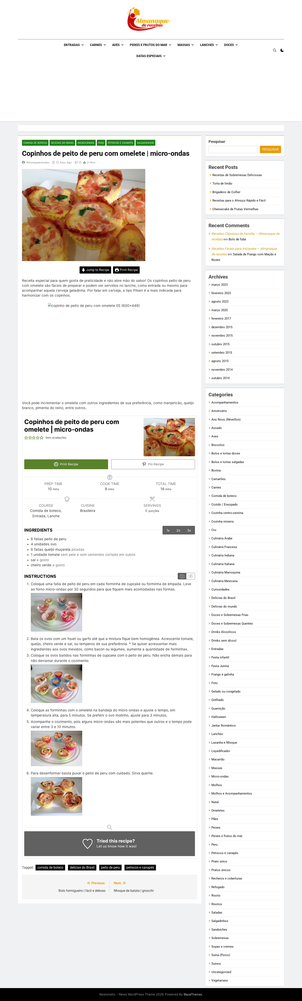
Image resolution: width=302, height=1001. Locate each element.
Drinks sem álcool (223, 640)
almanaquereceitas (37, 162)
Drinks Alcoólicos (223, 632)
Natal (215, 802)
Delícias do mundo (224, 606)
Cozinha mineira (222, 521)
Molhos (216, 785)
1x (168, 530)
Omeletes (218, 810)
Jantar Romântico (223, 725)
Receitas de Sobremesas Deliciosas (237, 175)
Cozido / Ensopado (224, 504)
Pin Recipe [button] (155, 464)
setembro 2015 (221, 352)
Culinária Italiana (222, 564)
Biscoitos (218, 445)
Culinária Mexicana (224, 581)
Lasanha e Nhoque (224, 742)
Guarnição (218, 708)
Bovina (216, 470)
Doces (229, 45)
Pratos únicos (221, 870)
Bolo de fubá (237, 239)
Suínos (216, 963)
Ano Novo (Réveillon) (226, 419)
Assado (216, 428)
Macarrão (218, 759)
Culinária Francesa (224, 547)
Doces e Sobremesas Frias (229, 615)
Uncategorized (221, 972)
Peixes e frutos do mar (148, 45)
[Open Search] (274, 50)
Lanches (207, 45)
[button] (26, 437)
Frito (214, 683)
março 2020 (219, 310)
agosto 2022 (219, 301)
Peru (101, 142)
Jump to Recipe (97, 270)
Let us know (107, 846)
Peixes (215, 827)
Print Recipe (128, 270)
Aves (116, 45)
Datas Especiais (148, 56)
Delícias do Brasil (62, 142)
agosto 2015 (219, 361)
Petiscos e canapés (120, 142)
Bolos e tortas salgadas (227, 462)
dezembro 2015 (221, 327)
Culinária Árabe (221, 538)
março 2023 (219, 285)
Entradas (72, 45)
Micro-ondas (86, 142)
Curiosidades (220, 589)
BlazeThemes (193, 994)
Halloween (218, 717)
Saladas (216, 912)
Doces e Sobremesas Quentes (232, 623)
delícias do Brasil (82, 867)
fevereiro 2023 (221, 293)
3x (189, 530)
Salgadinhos (145, 142)
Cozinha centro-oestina (227, 513)
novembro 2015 (222, 335)
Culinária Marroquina (225, 572)
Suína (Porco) (220, 955)
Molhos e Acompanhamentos (231, 793)
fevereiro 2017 (221, 318)
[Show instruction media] (182, 576)
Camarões (218, 479)
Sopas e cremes (222, 946)
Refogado (218, 887)
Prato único (219, 861)
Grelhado (217, 700)
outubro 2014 (220, 378)
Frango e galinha (222, 674)
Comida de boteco (35, 142)
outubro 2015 (220, 344)
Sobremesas (220, 938)
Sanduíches (219, 929)
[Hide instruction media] (190, 576)
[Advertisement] (151, 92)
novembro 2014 (222, 370)
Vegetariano (219, 980)
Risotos (216, 904)
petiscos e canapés (140, 867)
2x (178, 530)
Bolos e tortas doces (225, 453)
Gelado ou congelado (226, 691)
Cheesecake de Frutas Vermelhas (235, 209)
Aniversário (219, 411)
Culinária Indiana (222, 555)
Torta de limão (222, 183)
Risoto (215, 895)
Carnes (96, 45)
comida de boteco (50, 867)
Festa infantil (220, 657)
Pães (214, 819)
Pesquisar (217, 141)
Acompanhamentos (224, 402)
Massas (184, 45)
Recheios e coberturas (226, 878)
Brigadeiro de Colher (226, 192)
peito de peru (110, 867)
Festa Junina (220, 666)
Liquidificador (220, 751)
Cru (213, 530)
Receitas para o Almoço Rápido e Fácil (239, 200)
